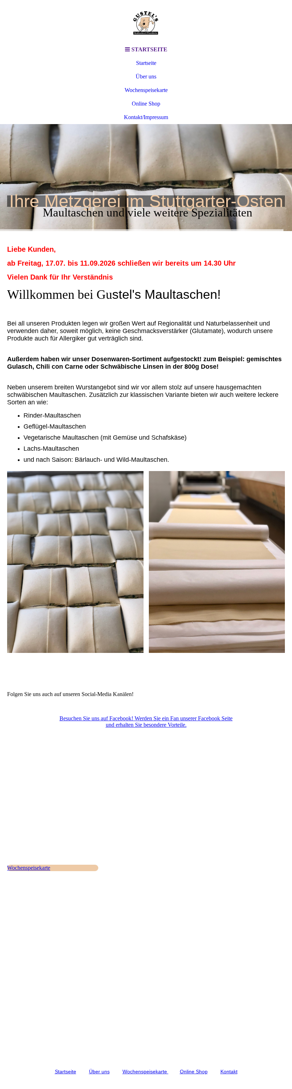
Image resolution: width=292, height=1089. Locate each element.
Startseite (146, 63)
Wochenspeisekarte (146, 90)
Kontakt (229, 1071)
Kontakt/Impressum (146, 117)
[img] (146, 21)
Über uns (146, 76)
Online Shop (146, 104)
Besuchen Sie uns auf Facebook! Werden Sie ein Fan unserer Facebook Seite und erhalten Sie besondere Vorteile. (146, 721)
